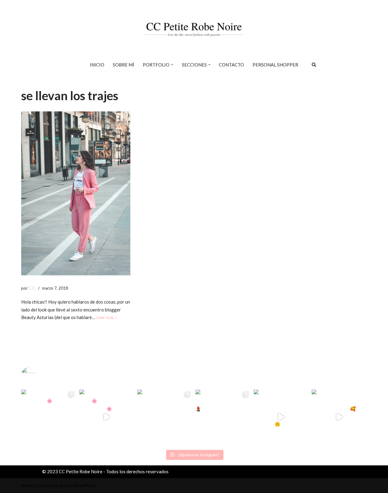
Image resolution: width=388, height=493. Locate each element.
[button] (172, 64)
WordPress (85, 485)
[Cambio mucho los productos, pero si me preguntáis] (281, 417)
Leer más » (106, 317)
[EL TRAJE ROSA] (75, 193)
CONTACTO (231, 64)
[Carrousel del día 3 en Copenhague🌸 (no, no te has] (48, 417)
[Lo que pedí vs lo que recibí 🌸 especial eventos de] (107, 417)
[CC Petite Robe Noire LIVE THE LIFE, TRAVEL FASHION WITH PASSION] (194, 29)
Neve (26, 485)
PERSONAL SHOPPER (275, 64)
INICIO (97, 64)
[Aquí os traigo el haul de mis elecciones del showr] (339, 417)
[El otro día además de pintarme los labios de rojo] (223, 417)
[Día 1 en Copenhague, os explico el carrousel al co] (164, 417)
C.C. (32, 288)
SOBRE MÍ (123, 64)
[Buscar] (314, 64)
